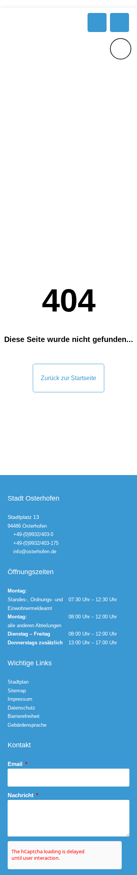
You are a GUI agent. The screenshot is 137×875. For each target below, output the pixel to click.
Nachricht (21, 795)
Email (16, 764)
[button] (97, 22)
